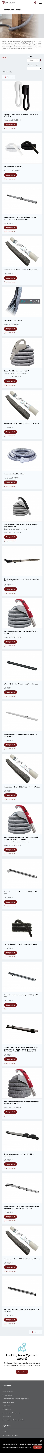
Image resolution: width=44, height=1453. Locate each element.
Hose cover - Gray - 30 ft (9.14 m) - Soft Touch (21, 423)
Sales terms (7, 1409)
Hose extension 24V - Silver (14, 474)
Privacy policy (7, 1416)
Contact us (6, 1406)
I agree (37, 1447)
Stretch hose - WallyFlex (13, 167)
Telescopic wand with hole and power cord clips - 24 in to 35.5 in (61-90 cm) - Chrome (21, 1207)
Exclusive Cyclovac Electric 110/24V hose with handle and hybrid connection (21, 838)
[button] (22, 128)
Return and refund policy (11, 1413)
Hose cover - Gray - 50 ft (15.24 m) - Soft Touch (22, 1259)
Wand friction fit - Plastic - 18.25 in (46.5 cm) (21, 684)
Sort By (30, 56)
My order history (8, 1402)
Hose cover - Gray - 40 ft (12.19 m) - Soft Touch (22, 787)
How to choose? (8, 1391)
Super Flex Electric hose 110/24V (16, 371)
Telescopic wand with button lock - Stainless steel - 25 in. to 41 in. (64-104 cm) (20, 218)
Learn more (28, 1447)
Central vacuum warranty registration (15, 1399)
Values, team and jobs (10, 1435)
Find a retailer (7, 1395)
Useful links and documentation (13, 1420)
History (5, 1432)
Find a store (22, 1372)
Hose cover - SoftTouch (13, 320)
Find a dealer (35, 2)
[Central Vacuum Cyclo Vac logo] (7, 2)
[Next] (12, 77)
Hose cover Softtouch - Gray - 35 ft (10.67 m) (21, 270)
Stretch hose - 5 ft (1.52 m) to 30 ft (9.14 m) (20, 944)
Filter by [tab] (4, 57)
